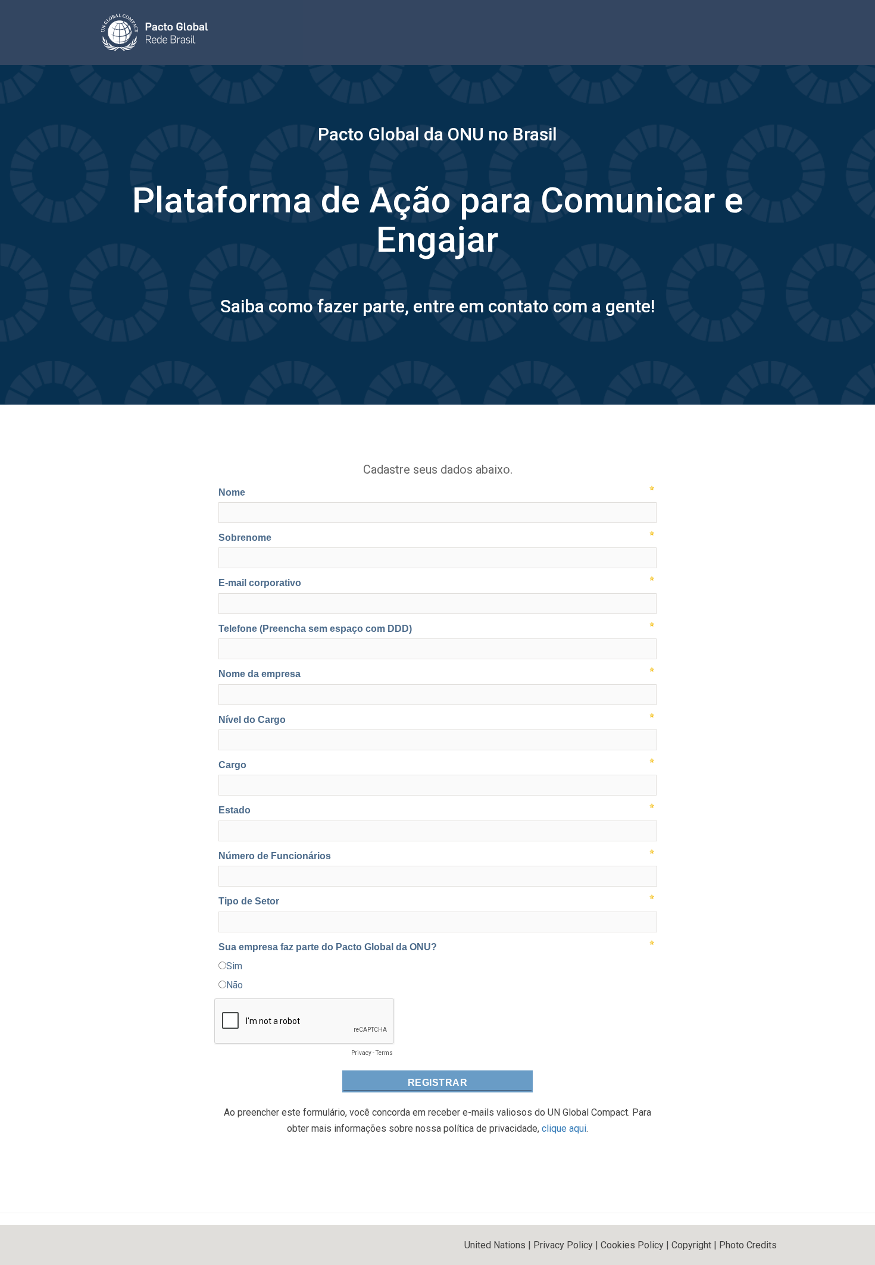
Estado (234, 810)
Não (234, 985)
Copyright (691, 1245)
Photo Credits (748, 1245)
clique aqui (564, 1128)
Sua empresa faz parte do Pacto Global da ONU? (327, 947)
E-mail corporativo (259, 583)
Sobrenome (244, 538)
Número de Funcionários (274, 856)
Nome (231, 492)
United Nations (495, 1245)
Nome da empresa (259, 674)
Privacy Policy (563, 1245)
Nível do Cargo (252, 720)
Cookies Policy (632, 1245)
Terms (384, 1053)
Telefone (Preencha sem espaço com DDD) (315, 629)
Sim (234, 966)
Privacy (361, 1053)
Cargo (232, 765)
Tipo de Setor (248, 901)
